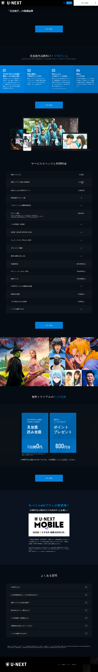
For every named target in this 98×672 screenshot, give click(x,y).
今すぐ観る (84, 3)
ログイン (69, 3)
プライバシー (68, 664)
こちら (32, 217)
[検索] (64, 2)
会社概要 (63, 664)
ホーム (59, 664)
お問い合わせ (74, 664)
